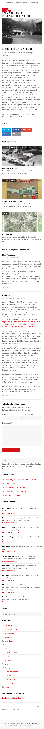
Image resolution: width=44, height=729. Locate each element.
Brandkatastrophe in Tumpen (15, 487)
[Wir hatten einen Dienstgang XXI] (22, 189)
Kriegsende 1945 (11, 652)
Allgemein (8, 626)
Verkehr (8, 687)
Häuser (6, 55)
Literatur (8, 656)
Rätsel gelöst (23, 147)
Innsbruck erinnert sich (16, 14)
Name (4, 415)
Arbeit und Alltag (11, 629)
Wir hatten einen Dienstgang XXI (13, 201)
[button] (6, 130)
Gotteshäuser (9, 641)
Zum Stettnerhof (10, 483)
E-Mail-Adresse (28, 415)
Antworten (5, 287)
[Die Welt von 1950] (22, 222)
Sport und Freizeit (11, 672)
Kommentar (7, 423)
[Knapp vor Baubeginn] (22, 155)
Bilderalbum (9, 633)
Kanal (7, 649)
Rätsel (12, 147)
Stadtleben (8, 675)
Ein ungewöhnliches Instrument (16, 491)
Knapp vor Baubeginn (9, 168)
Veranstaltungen (11, 679)
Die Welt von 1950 (8, 234)
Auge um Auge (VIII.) (12, 495)
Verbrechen (9, 683)
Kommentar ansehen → (10, 513)
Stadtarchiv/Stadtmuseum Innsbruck (25, 723)
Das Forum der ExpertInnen (12, 698)
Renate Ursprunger (27, 53)
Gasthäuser (9, 637)
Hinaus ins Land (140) (32, 707)
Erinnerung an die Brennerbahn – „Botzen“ (20, 480)
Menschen (8, 660)
